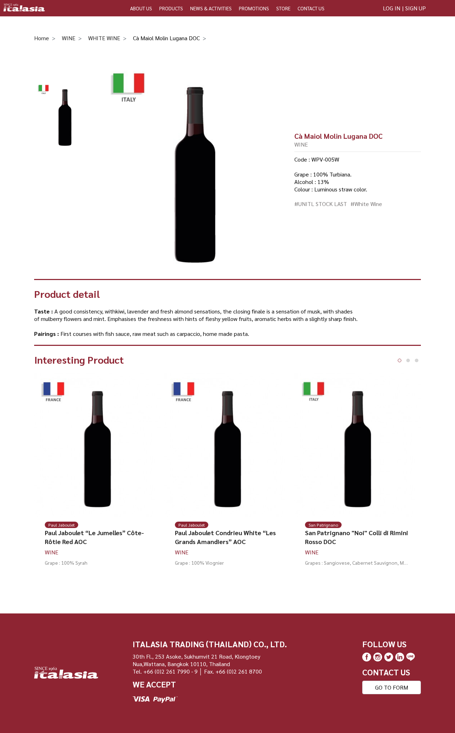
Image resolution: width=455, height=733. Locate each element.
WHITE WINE (104, 38)
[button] (399, 360)
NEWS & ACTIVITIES (211, 8)
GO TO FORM (391, 687)
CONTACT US (311, 8)
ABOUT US (141, 8)
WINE (68, 38)
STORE (283, 8)
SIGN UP (415, 8)
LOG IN (391, 8)
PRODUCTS (171, 8)
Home (41, 38)
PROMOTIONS (254, 8)
